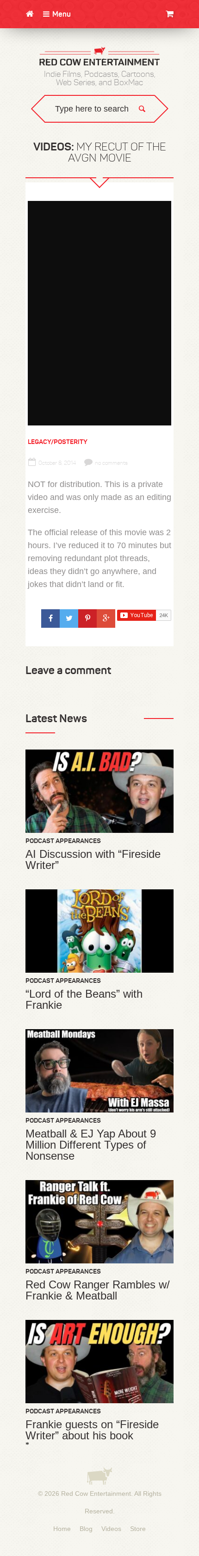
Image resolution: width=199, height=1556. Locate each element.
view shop (162, 90)
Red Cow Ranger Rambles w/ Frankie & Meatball (97, 1290)
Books (181, 54)
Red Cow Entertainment (96, 1493)
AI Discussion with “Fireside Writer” (93, 860)
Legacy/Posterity (57, 441)
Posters (177, 64)
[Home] (29, 14)
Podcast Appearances (63, 840)
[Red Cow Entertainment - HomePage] (99, 57)
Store (138, 1528)
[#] (50, 618)
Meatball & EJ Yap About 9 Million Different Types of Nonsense (90, 1145)
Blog (86, 1528)
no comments (111, 463)
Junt (183, 73)
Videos (111, 1528)
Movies (180, 45)
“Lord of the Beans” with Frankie (84, 999)
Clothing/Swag (166, 36)
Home (62, 1528)
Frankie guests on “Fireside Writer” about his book (92, 1430)
